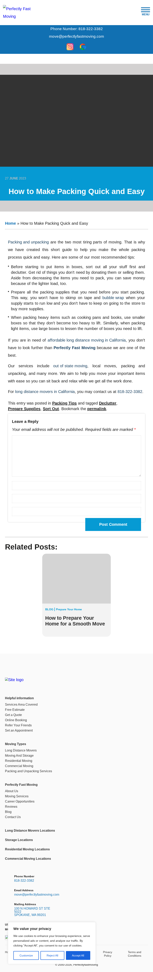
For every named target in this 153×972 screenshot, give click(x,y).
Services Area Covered (21, 704)
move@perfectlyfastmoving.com (76, 36)
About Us (11, 791)
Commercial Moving (19, 766)
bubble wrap (113, 297)
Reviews (11, 806)
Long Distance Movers (21, 750)
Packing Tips (64, 403)
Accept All (78, 955)
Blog (49, 609)
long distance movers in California (45, 391)
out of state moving (70, 366)
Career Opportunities (19, 801)
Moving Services (16, 796)
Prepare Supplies (24, 409)
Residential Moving (18, 760)
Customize (26, 955)
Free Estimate (15, 709)
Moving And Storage (19, 755)
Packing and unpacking (28, 242)
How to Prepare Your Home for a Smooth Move (75, 620)
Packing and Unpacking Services (28, 771)
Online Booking (16, 720)
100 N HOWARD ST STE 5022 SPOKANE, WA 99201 (32, 912)
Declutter (107, 403)
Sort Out (51, 409)
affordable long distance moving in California (87, 340)
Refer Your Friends (18, 725)
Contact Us (13, 817)
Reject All (52, 955)
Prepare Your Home (69, 609)
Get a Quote (13, 715)
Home (10, 223)
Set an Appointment (19, 730)
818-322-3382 (130, 391)
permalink (96, 409)
